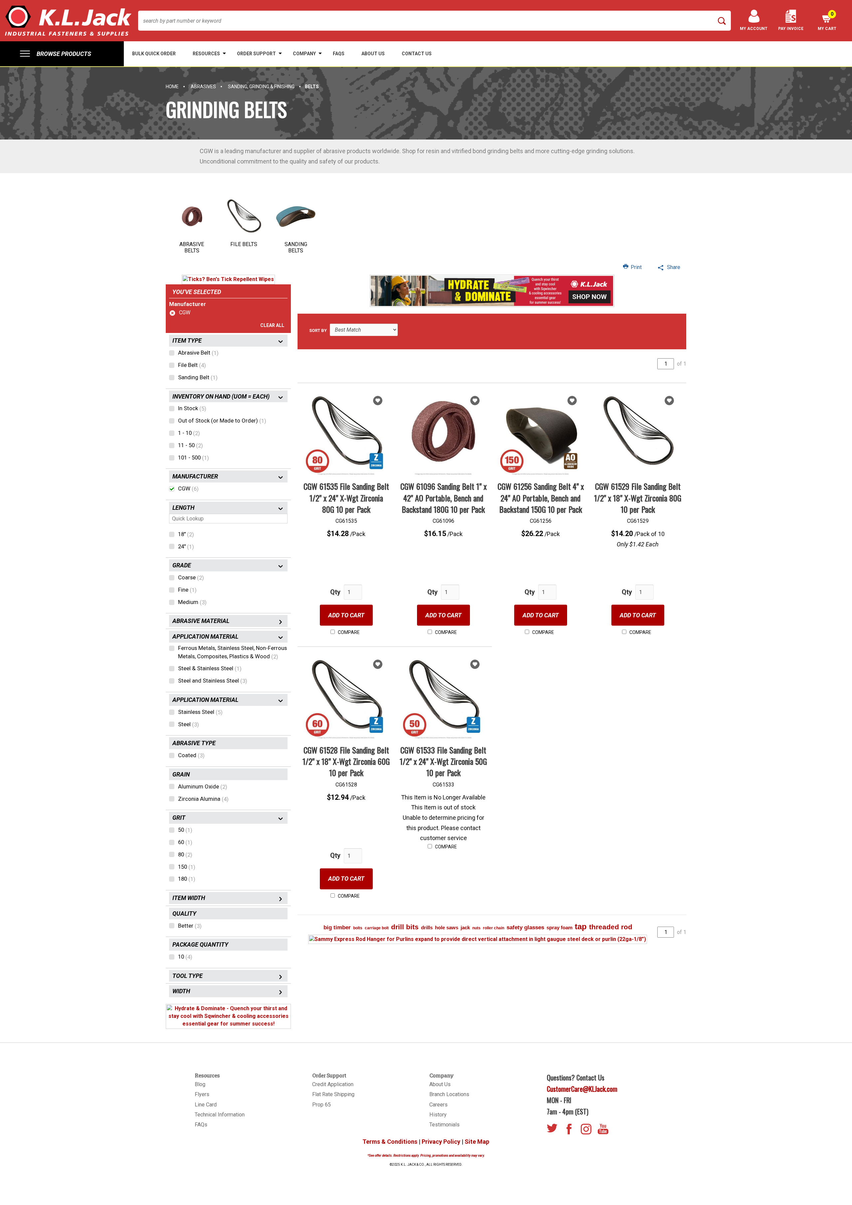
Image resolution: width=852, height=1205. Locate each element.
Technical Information (220, 1114)
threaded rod (610, 927)
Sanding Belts (296, 247)
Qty (335, 592)
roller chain (493, 928)
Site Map (477, 1141)
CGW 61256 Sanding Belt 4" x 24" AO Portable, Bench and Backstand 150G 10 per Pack (541, 497)
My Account (753, 28)
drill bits (405, 927)
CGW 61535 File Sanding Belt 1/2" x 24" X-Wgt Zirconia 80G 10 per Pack (346, 497)
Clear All (272, 325)
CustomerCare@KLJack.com (582, 1089)
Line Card (206, 1104)
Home (172, 86)
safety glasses (525, 927)
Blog (200, 1084)
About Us (440, 1084)
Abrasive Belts (191, 247)
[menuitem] (62, 53)
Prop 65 (321, 1104)
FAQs (201, 1124)
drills (427, 927)
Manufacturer (187, 304)
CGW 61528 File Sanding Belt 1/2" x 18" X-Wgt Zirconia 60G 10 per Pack (346, 761)
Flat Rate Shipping (333, 1094)
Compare (348, 632)
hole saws (446, 927)
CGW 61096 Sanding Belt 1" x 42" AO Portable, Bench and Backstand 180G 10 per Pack (443, 497)
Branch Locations (449, 1094)
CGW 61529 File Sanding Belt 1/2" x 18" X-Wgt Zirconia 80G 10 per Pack (637, 497)
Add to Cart (346, 615)
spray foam (559, 927)
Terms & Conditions (389, 1141)
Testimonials (444, 1124)
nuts (476, 928)
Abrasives (203, 86)
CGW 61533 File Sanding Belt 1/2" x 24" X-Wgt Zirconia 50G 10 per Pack (443, 761)
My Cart (827, 21)
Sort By (318, 330)
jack (465, 927)
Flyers (202, 1094)
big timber (337, 927)
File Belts (243, 244)
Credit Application (332, 1084)
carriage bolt (377, 928)
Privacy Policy (441, 1141)
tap (581, 926)
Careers (438, 1104)
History (438, 1114)
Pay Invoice (790, 28)
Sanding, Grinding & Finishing (261, 86)
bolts (357, 928)
